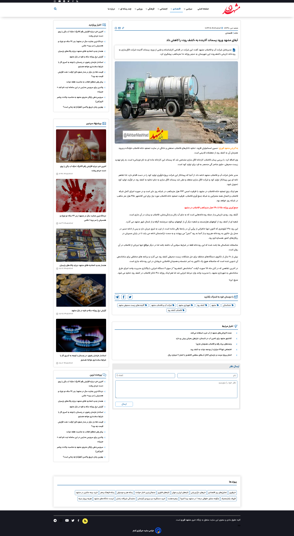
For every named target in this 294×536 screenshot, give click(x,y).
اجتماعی (164, 9)
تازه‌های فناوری (163, 492)
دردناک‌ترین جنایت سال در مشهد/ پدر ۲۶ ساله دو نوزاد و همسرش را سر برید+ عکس (80, 43)
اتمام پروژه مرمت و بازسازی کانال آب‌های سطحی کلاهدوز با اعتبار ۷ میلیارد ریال (200, 355)
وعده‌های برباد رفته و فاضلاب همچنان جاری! (214, 344)
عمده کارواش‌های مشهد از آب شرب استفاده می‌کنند (211, 333)
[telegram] (117, 297)
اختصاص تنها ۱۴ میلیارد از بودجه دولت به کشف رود (211, 349)
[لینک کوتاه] (123, 28)
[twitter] (130, 297)
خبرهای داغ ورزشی (198, 492)
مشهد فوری (185, 520)
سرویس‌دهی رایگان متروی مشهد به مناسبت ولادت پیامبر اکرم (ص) (80, 99)
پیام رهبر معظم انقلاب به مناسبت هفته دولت (84, 82)
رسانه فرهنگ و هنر (107, 492)
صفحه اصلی (203, 9)
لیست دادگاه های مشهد (104, 498)
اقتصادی (177, 9)
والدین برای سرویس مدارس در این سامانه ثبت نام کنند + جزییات (80, 89)
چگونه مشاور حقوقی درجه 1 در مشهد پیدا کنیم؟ (199, 498)
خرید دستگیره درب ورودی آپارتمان (151, 498)
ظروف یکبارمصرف (228, 498)
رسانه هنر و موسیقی (125, 492)
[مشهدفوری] (231, 9)
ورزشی (140, 9)
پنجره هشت (173, 498)
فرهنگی (151, 9)
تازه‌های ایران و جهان (180, 492)
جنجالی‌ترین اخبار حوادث (145, 492)
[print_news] (116, 28)
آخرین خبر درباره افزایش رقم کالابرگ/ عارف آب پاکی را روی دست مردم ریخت (80, 33)
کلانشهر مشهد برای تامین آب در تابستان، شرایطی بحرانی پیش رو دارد (204, 338)
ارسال (124, 404)
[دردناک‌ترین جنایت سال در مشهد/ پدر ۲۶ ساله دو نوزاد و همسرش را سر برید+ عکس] (81, 195)
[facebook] (123, 297)
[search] (55, 9)
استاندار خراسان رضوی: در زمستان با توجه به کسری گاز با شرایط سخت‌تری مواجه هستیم (80, 64)
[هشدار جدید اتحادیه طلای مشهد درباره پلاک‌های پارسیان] (81, 245)
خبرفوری (232, 492)
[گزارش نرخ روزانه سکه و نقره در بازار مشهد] (81, 290)
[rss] (77, 1)
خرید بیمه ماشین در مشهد (87, 492)
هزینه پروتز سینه (85, 498)
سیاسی (189, 9)
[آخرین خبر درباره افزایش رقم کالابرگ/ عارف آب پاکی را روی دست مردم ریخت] (81, 146)
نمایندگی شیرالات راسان (125, 498)
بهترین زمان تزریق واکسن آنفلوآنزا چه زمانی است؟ (83, 107)
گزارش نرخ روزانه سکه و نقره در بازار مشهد (86, 56)
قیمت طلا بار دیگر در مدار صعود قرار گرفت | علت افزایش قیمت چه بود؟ (80, 74)
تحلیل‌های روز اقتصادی (217, 492)
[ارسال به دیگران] (119, 28)
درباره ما (111, 9)
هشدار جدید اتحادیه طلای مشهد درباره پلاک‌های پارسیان (80, 51)
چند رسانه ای (126, 9)
